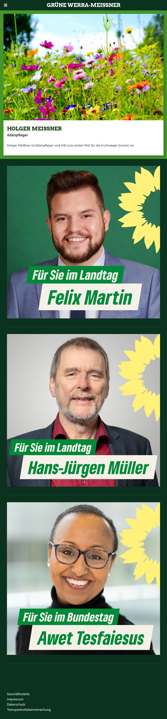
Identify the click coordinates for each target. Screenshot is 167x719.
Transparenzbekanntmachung (29, 709)
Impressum (15, 699)
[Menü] (5, 5)
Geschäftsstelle (18, 694)
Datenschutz (16, 704)
